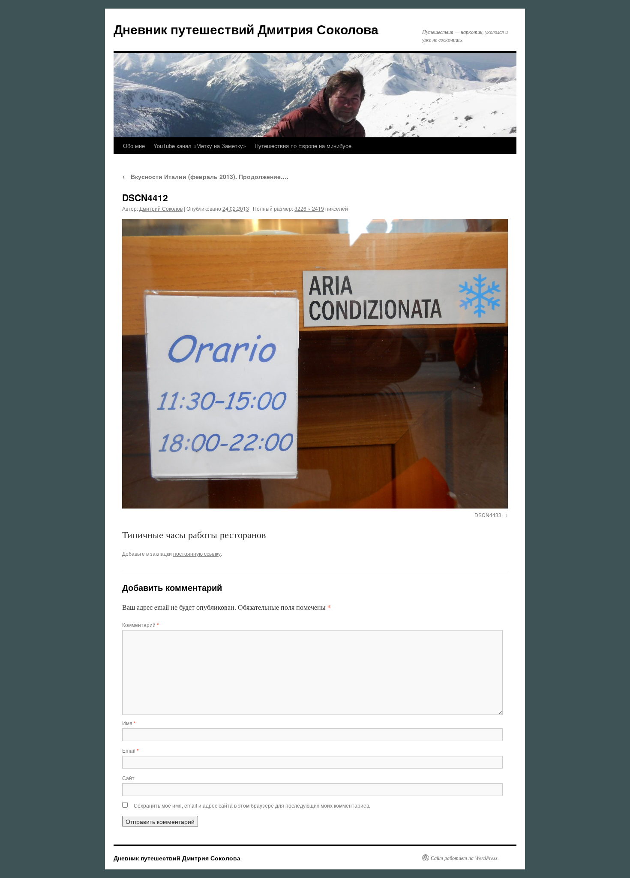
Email (130, 750)
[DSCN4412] (315, 364)
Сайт (128, 777)
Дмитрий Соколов (161, 208)
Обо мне (134, 146)
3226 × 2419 (309, 208)
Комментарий (140, 624)
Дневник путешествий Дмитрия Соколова (246, 29)
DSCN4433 (487, 514)
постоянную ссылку (197, 553)
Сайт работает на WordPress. (465, 857)
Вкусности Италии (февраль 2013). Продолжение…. (205, 176)
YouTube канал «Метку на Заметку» (199, 146)
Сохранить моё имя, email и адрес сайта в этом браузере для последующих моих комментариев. (252, 805)
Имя (129, 723)
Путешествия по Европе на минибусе (303, 146)
